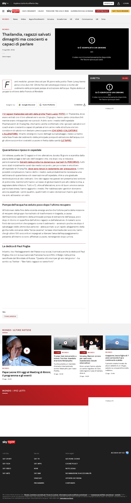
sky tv (37, 459)
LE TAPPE (66, 140)
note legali (71, 468)
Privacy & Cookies (52, 495)
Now (36, 468)
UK (97, 19)
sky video (7, 468)
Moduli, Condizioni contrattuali (35, 495)
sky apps (38, 464)
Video (23, 19)
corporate (70, 483)
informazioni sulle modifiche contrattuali (73, 495)
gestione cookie (73, 459)
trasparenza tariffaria (98, 495)
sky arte (6, 473)
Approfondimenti (36, 19)
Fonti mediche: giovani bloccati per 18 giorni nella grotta (40, 81)
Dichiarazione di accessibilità (78, 473)
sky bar (37, 473)
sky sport (7, 459)
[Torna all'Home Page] (13, 11)
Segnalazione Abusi (66, 498)
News (15, 19)
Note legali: (70, 453)
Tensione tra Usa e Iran (57, 11)
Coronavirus (87, 19)
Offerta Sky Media (73, 478)
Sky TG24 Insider (120, 11)
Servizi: (36, 453)
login (126, 3)
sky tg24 (6, 464)
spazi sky (38, 478)
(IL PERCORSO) (71, 162)
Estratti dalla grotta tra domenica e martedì (42, 162)
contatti (118, 495)
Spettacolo (102, 11)
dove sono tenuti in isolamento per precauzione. (52, 168)
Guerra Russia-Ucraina (82, 11)
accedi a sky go (118, 453)
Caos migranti (29, 11)
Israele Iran (62, 19)
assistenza (109, 495)
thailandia (10, 316)
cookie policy (72, 464)
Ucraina (50, 19)
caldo (41, 11)
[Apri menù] (3, 11)
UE (71, 19)
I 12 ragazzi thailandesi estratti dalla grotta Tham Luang (30, 114)
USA (77, 19)
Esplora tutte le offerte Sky (26, 3)
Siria (103, 19)
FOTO (62, 114)
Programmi (39, 483)
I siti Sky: (6, 453)
